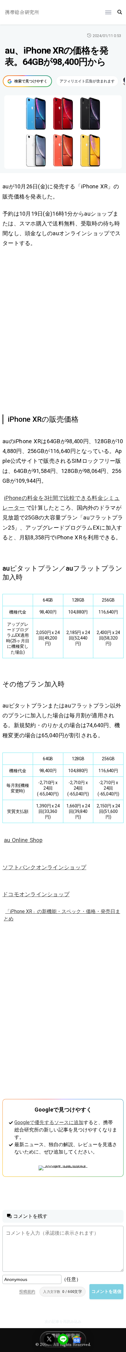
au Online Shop (23, 840)
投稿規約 (27, 1291)
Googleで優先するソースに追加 (48, 1122)
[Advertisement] (63, 330)
